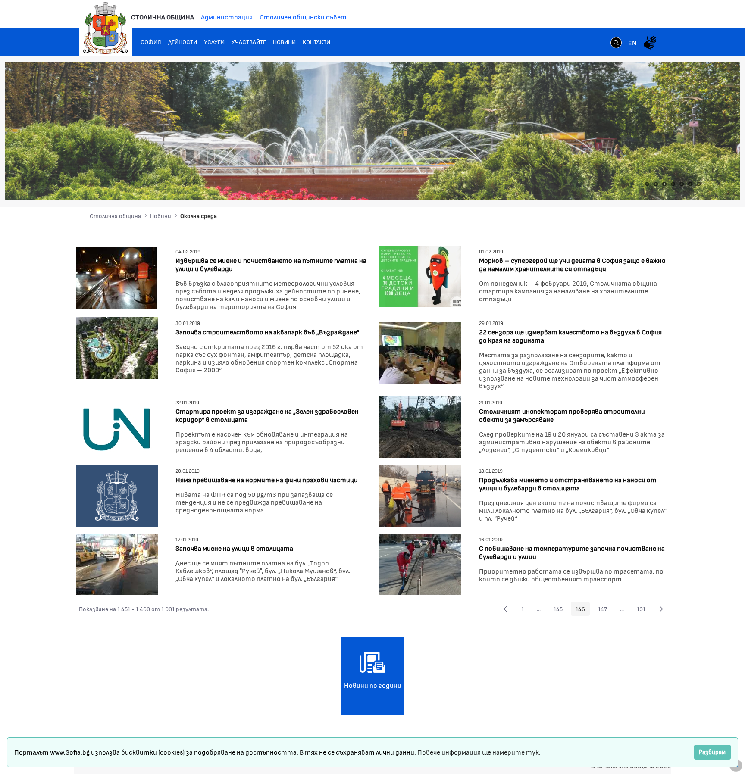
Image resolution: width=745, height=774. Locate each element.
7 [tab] (699, 184)
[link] (616, 43)
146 (583, 610)
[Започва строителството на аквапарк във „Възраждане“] (117, 347)
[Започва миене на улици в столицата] (117, 563)
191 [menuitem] (643, 610)
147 (605, 610)
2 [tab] (656, 184)
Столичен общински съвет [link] (303, 16)
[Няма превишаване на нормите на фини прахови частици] (117, 494)
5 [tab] (681, 184)
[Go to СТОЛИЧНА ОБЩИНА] (105, 28)
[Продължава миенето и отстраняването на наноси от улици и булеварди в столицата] (420, 494)
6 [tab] (690, 184)
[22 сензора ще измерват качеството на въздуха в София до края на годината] (420, 352)
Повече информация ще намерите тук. (479, 752)
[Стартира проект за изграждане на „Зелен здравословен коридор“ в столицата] (117, 426)
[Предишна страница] (505, 609)
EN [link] (632, 42)
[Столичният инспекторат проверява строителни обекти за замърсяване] (420, 426)
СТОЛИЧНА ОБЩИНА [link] (162, 16)
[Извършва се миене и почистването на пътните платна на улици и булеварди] (117, 277)
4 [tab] (673, 184)
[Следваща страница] (661, 609)
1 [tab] (647, 184)
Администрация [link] (227, 16)
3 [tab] (664, 184)
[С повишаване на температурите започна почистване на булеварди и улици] (420, 563)
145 (560, 610)
